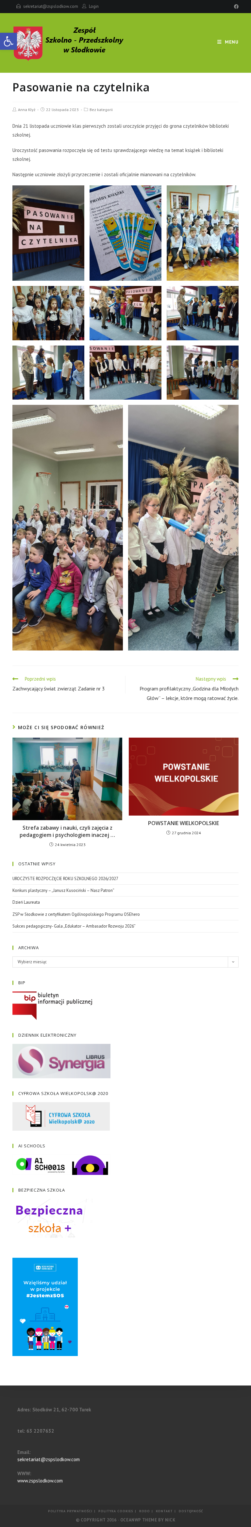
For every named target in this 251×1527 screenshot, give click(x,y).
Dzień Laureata (26, 902)
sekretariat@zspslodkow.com (50, 6)
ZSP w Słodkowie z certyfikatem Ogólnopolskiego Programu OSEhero (76, 914)
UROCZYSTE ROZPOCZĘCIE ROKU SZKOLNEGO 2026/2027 (65, 878)
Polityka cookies (115, 1511)
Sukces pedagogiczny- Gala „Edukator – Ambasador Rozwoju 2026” (74, 926)
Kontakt (164, 1511)
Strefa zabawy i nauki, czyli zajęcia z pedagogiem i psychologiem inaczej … (67, 831)
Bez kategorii (101, 109)
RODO (144, 1511)
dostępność (191, 1511)
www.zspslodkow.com (40, 1481)
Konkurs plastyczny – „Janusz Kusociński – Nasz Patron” (63, 890)
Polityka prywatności (70, 1511)
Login (94, 6)
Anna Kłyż (26, 109)
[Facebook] (235, 6)
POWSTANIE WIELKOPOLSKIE (183, 823)
